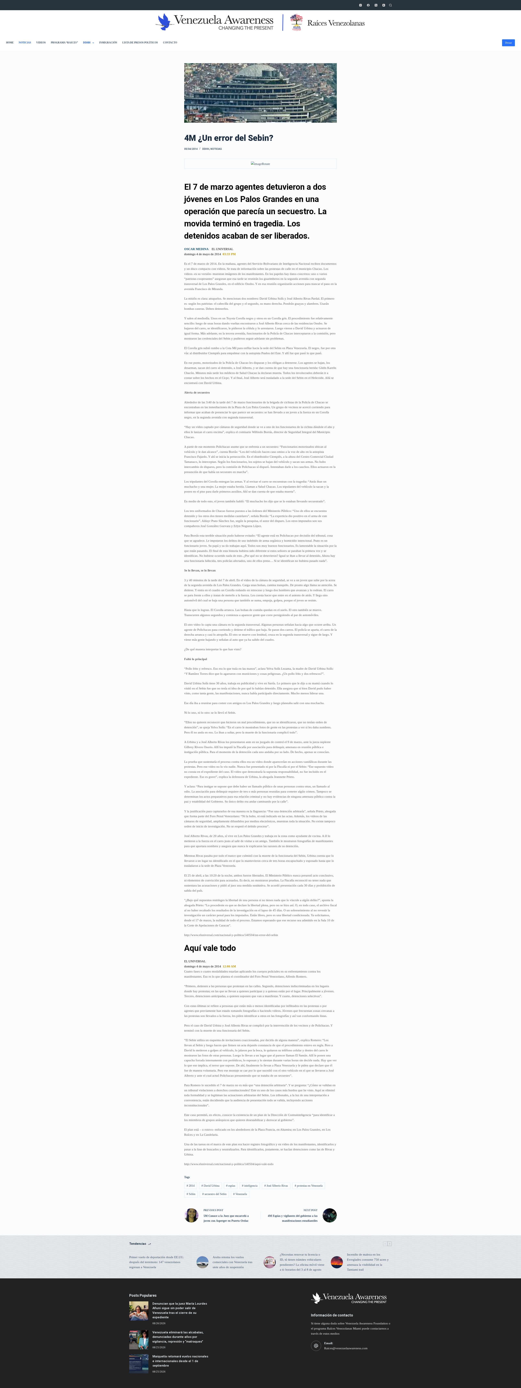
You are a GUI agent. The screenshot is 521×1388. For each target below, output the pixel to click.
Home (10, 42)
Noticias (25, 42)
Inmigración (108, 42)
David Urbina (210, 1185)
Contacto (170, 42)
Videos (41, 42)
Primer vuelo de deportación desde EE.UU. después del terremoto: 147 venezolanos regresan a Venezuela (156, 1262)
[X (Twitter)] (376, 5)
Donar (508, 42)
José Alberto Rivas (276, 1185)
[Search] (390, 5)
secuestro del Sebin (214, 1194)
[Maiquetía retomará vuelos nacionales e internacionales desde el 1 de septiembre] (138, 1363)
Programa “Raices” (64, 42)
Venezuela (240, 1194)
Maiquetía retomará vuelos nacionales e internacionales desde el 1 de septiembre (180, 1361)
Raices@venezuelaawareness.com (346, 1348)
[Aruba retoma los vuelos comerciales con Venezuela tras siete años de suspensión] (202, 1262)
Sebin (191, 1194)
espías (230, 1185)
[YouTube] (383, 5)
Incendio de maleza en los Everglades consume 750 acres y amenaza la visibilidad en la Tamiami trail (368, 1262)
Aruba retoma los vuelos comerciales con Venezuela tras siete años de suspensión (232, 1262)
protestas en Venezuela (309, 1185)
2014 (191, 1185)
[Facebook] (368, 5)
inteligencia (249, 1185)
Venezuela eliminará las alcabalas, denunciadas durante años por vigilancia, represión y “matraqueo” (178, 1337)
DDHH (86, 42)
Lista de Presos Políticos (140, 42)
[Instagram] (360, 5)
